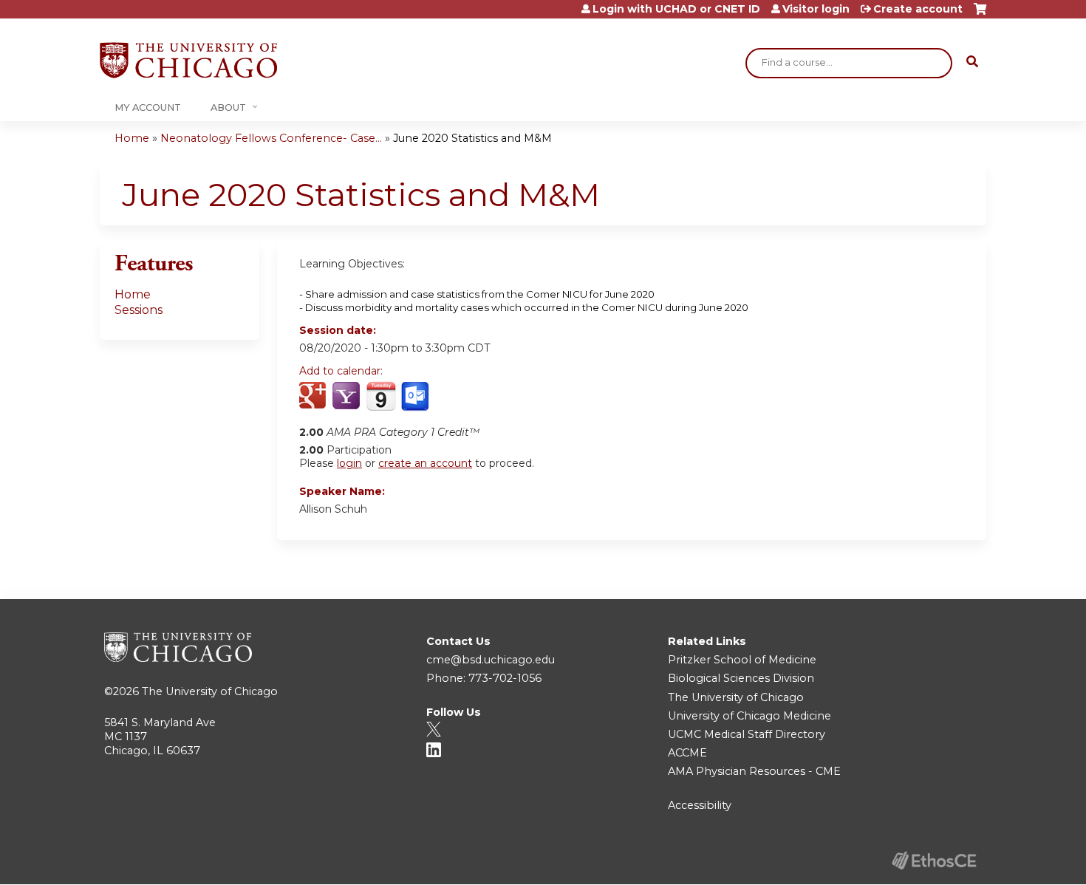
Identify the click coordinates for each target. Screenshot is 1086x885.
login (349, 463)
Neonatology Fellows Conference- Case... (271, 138)
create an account (425, 463)
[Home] (188, 60)
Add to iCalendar (381, 396)
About (228, 107)
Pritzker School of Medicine (742, 659)
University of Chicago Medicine (749, 715)
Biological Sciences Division (741, 678)
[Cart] (980, 14)
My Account (148, 107)
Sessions (139, 310)
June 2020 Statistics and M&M (472, 138)
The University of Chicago (210, 691)
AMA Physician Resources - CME (754, 771)
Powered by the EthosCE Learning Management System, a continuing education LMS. (933, 860)
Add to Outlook (416, 396)
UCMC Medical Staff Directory (746, 734)
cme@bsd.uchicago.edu (490, 659)
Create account (918, 9)
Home (132, 138)
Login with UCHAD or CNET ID (676, 9)
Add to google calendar (314, 396)
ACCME (687, 752)
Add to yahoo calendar (347, 396)
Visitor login (816, 9)
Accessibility (699, 805)
